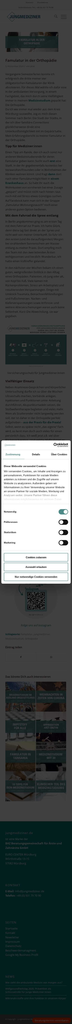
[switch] (63, 522)
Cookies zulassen (36, 557)
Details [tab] (36, 454)
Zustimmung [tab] (13, 454)
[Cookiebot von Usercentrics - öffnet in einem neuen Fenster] (53, 445)
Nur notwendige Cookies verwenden (36, 576)
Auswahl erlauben (36, 567)
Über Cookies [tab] (59, 454)
